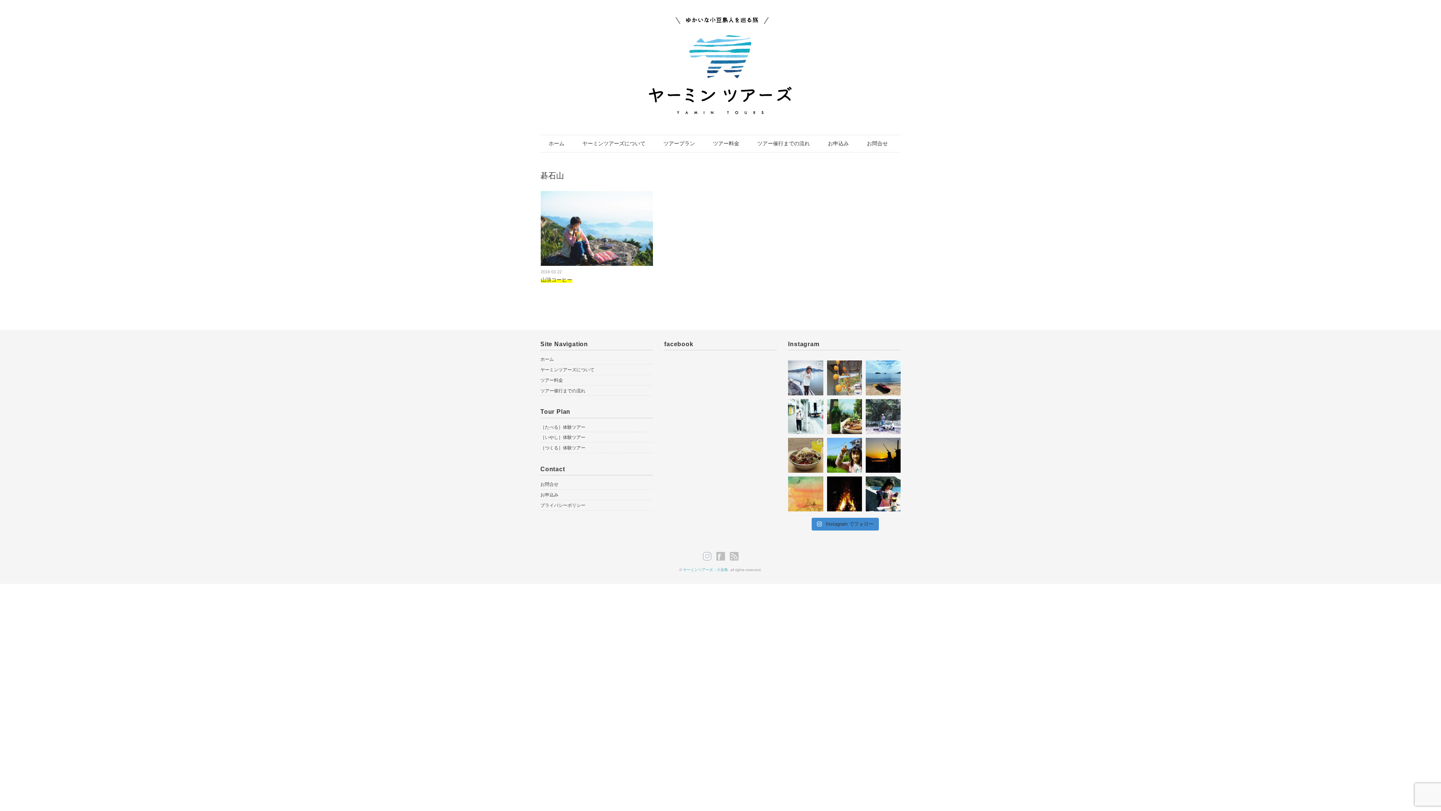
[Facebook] (722, 556)
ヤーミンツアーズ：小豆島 (705, 570)
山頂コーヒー (556, 280)
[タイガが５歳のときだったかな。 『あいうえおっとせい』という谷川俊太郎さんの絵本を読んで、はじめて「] (805, 493)
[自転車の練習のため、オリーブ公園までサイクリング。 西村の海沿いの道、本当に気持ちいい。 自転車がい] (805, 377)
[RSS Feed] (734, 556)
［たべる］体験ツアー (562, 427)
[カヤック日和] (883, 377)
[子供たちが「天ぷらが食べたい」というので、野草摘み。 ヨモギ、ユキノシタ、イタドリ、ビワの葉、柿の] (844, 455)
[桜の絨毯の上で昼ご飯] (883, 416)
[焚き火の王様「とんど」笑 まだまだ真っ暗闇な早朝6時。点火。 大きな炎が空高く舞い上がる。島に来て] (844, 493)
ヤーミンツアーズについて (613, 143)
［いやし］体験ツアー (562, 437)
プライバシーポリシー (562, 505)
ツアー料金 (726, 143)
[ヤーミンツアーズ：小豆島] (720, 21)
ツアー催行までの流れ (783, 143)
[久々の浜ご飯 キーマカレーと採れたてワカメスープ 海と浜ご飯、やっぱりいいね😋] (805, 455)
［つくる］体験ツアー (562, 448)
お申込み (838, 143)
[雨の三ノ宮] (805, 416)
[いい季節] (844, 377)
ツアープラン (679, 143)
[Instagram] (709, 556)
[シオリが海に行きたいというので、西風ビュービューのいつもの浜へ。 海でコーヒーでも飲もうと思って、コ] (883, 493)
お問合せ (877, 143)
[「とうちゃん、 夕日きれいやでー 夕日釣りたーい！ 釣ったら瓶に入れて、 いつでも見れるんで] (883, 455)
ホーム (556, 143)
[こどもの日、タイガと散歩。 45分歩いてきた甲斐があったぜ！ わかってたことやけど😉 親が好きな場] (844, 416)
